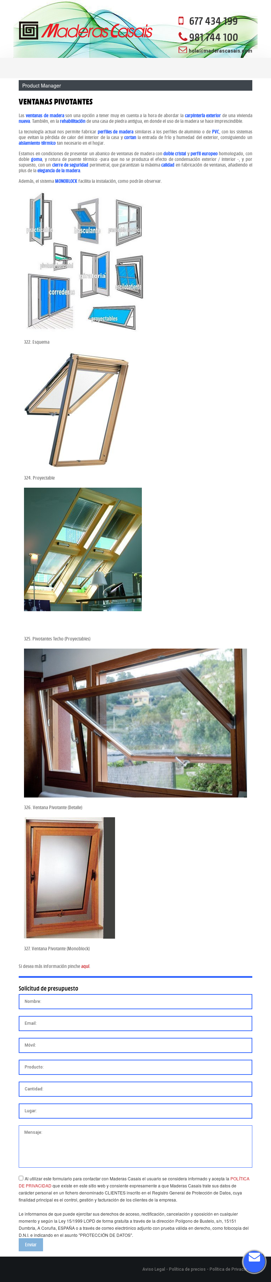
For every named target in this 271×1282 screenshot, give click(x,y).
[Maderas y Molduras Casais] (86, 31)
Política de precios (187, 1269)
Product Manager (41, 85)
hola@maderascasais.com (220, 51)
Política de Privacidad (231, 1269)
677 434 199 (213, 21)
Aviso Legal (153, 1269)
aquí (85, 966)
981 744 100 (213, 37)
